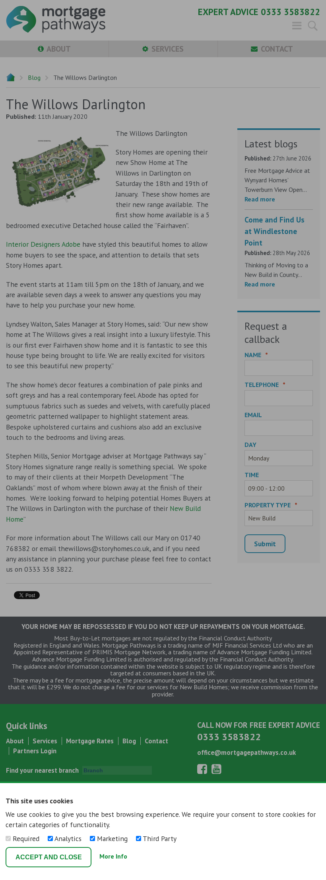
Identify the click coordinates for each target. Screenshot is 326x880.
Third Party (159, 838)
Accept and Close (49, 857)
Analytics (68, 838)
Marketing (112, 838)
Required (26, 838)
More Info (113, 857)
